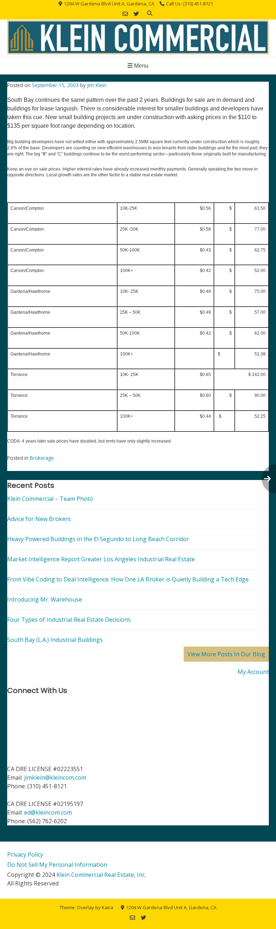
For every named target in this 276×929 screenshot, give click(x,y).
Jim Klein (96, 85)
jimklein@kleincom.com (55, 777)
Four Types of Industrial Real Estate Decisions (69, 620)
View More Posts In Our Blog (226, 654)
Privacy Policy (25, 854)
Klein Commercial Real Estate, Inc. (101, 875)
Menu (140, 66)
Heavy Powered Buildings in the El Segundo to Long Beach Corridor (98, 539)
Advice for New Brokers (39, 519)
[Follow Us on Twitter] (136, 14)
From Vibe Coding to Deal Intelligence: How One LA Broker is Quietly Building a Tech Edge (128, 579)
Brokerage (42, 457)
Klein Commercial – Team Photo (50, 499)
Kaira (107, 907)
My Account (253, 672)
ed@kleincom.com (48, 812)
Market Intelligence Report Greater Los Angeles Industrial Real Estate (101, 559)
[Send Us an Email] (125, 14)
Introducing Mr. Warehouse (44, 599)
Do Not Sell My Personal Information (57, 865)
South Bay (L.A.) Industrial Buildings (55, 640)
